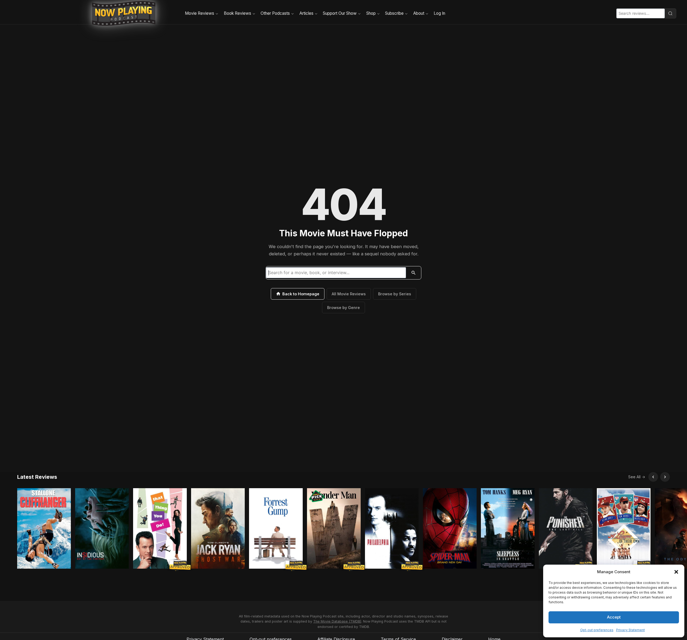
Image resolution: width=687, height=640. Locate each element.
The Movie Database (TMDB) (337, 621)
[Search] (670, 13)
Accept (614, 617)
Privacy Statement (630, 630)
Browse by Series (394, 294)
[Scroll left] (653, 477)
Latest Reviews (37, 477)
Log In (439, 13)
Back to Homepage (300, 294)
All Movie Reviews (349, 294)
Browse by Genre (343, 307)
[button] (676, 572)
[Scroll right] (665, 477)
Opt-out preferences (596, 630)
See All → (636, 477)
